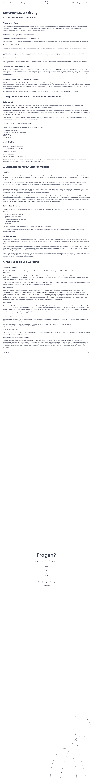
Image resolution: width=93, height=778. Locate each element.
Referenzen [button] (13, 3)
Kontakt (88, 3)
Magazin (79, 3)
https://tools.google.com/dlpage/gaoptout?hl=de (16, 313)
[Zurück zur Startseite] (46, 3)
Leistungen (23, 3)
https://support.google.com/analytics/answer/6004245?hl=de (20, 326)
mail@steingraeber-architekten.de (13, 146)
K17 (73, 3)
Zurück (8, 353)
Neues (4, 3)
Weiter (85, 353)
